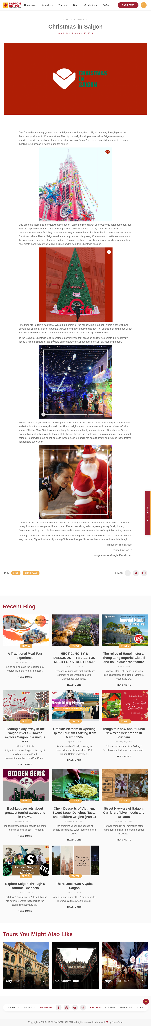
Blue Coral (117, 1022)
